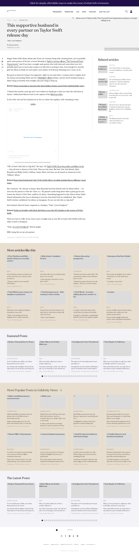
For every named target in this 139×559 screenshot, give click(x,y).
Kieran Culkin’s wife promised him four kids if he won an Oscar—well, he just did (120, 95)
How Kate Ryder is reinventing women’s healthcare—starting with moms (120, 70)
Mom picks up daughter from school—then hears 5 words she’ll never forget (119, 276)
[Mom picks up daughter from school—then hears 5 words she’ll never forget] (119, 262)
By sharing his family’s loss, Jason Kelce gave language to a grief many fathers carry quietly (118, 416)
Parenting (69, 12)
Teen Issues (119, 371)
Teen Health (111, 371)
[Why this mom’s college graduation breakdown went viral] (19, 298)
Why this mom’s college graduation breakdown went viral (18, 311)
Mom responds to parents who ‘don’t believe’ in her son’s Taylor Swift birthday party (49, 86)
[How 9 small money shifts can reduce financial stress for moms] (21, 348)
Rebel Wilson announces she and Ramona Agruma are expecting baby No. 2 (85, 416)
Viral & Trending (33, 237)
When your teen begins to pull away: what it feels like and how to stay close (117, 362)
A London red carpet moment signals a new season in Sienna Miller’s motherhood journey (19, 454)
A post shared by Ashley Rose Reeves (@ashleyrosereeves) (33, 162)
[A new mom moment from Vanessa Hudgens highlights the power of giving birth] (53, 440)
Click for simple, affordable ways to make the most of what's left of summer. (69, 3)
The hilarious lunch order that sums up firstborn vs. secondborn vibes (119, 121)
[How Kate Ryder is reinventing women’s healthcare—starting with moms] (103, 69)
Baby (40, 359)
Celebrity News (23, 20)
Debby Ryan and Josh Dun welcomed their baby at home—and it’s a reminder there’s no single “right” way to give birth (52, 417)
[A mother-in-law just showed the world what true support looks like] (86, 298)
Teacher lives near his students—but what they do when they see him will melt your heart (52, 312)
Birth (53, 428)
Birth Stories (59, 428)
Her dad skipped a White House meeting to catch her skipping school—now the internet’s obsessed (120, 83)
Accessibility (90, 544)
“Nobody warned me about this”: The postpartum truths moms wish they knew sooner (85, 276)
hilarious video (56, 94)
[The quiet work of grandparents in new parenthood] (85, 348)
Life (77, 12)
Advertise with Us (66, 544)
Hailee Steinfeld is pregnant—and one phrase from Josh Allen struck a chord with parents (19, 416)
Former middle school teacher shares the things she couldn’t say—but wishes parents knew (119, 312)
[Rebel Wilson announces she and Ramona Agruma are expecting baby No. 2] (86, 402)
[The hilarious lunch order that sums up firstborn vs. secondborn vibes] (103, 120)
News (15, 20)
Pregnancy (57, 12)
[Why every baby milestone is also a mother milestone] (53, 348)
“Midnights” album (45, 78)
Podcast (92, 12)
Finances (21, 371)
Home (9, 20)
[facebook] (65, 536)
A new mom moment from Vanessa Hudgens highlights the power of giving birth (52, 454)
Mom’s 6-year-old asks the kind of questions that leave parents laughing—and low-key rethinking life (120, 108)
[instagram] (61, 536)
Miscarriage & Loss (113, 411)
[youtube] (69, 536)
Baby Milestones (48, 371)
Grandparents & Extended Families (84, 372)
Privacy (76, 544)
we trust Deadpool (20, 227)
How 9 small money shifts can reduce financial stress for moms (19, 362)
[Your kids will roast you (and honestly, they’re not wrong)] (53, 262)
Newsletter (55, 544)
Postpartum (77, 271)
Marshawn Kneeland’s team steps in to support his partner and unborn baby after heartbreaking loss (119, 454)
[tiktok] (73, 536)
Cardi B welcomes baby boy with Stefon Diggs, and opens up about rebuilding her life (84, 454)
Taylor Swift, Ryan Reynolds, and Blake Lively (65, 166)
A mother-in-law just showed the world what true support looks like (85, 311)
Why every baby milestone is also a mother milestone (50, 362)
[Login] (131, 12)
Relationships (75, 359)
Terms (83, 544)
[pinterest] (77, 536)
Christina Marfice (14, 45)
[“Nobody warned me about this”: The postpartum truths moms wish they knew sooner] (86, 262)
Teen (104, 359)
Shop (84, 12)
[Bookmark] (2, 70)
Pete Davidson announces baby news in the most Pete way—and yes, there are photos (19, 276)
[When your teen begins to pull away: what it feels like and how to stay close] (117, 348)
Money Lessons (12, 359)
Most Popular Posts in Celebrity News (32, 390)
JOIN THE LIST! (104, 12)
